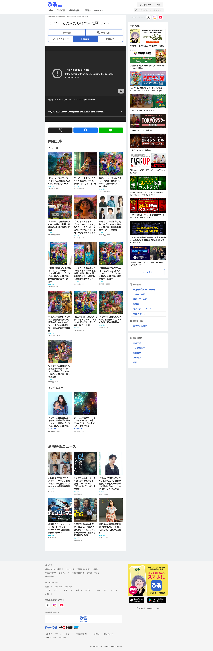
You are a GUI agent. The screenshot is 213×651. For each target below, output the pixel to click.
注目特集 (137, 352)
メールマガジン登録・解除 (55, 637)
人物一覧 (48, 594)
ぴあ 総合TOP (145, 5)
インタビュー (139, 347)
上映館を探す (106, 32)
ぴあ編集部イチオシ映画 (144, 289)
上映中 (50, 10)
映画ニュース (64, 573)
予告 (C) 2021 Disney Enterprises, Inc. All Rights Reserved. (76, 111)
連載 (135, 362)
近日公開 (61, 10)
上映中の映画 (139, 294)
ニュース (137, 342)
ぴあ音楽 (68, 586)
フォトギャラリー (61, 38)
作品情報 (67, 32)
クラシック (68, 590)
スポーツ (78, 590)
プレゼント (138, 357)
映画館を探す (75, 10)
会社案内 (48, 634)
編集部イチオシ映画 (53, 569)
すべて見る (148, 272)
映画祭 (136, 304)
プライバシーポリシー (64, 634)
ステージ (57, 590)
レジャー (88, 590)
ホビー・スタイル (110, 590)
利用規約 (96, 634)
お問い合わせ (108, 634)
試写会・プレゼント (94, 10)
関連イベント (139, 314)
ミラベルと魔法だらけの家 (73, 16)
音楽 (158, 5)
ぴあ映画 (61, 16)
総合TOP (48, 586)
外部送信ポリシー (82, 634)
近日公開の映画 (140, 299)
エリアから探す (140, 326)
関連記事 (110, 38)
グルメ (97, 590)
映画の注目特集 (78, 573)
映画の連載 (49, 576)
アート (48, 590)
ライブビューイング (142, 309)
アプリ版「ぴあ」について (149, 608)
